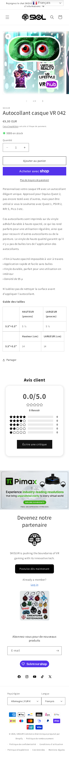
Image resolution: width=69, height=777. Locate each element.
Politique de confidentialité (22, 744)
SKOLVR (20, 734)
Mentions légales (57, 749)
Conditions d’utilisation (51, 744)
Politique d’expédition (18, 749)
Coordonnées (38, 749)
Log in (34, 584)
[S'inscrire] (57, 650)
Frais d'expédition (10, 126)
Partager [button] (11, 359)
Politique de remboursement (40, 738)
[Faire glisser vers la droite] (43, 101)
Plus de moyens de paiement (34, 180)
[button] (7, 17)
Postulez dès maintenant (34, 568)
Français (43, 2)
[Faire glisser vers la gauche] (26, 101)
